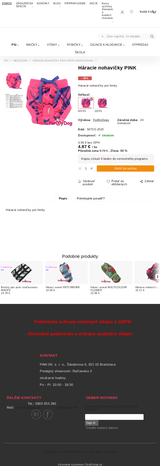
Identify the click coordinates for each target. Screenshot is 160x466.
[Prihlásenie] (122, 12)
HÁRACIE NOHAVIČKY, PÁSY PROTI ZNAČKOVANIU (63, 60)
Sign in (90, 422)
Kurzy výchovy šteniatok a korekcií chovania (107, 10)
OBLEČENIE (20, 60)
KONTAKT (43, 3)
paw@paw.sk (67, 407)
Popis (63, 198)
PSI (14, 44)
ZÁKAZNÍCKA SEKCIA (24, 5)
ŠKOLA (80, 52)
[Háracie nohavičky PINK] (48, 100)
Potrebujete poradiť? (91, 198)
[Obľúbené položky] (131, 11)
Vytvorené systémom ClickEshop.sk (80, 464)
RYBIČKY (74, 44)
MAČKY (31, 44)
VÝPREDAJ (140, 44)
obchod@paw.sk (28, 407)
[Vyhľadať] (102, 36)
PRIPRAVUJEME (75, 3)
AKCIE (94, 3)
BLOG (57, 3)
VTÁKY (52, 44)
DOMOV (7, 3)
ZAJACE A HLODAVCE (106, 44)
